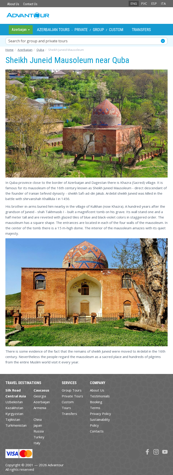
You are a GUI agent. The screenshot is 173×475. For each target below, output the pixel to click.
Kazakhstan (14, 407)
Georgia (40, 396)
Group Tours (72, 390)
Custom (116, 29)
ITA (163, 3)
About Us (13, 4)
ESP (154, 3)
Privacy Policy (100, 413)
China (38, 419)
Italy (37, 443)
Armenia (40, 407)
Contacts (97, 431)
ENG (133, 3)
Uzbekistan (14, 402)
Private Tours (72, 396)
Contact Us (30, 4)
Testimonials (100, 396)
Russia (39, 431)
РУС (144, 3)
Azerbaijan (42, 402)
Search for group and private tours (38, 40)
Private (81, 29)
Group (98, 29)
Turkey (39, 437)
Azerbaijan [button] (19, 29)
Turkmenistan (16, 425)
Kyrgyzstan (14, 413)
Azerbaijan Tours (53, 29)
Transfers (141, 29)
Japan (38, 425)
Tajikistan (12, 419)
